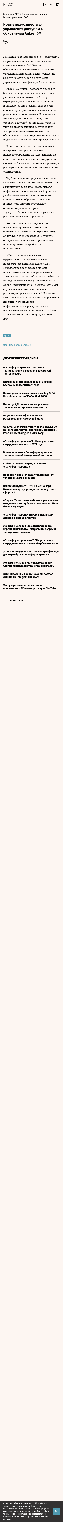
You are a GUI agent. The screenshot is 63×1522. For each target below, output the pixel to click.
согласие (12, 1511)
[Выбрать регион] (51, 4)
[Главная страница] (4, 4)
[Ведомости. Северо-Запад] (10, 4)
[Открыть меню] (58, 4)
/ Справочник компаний (32, 14)
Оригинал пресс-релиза (16, 345)
